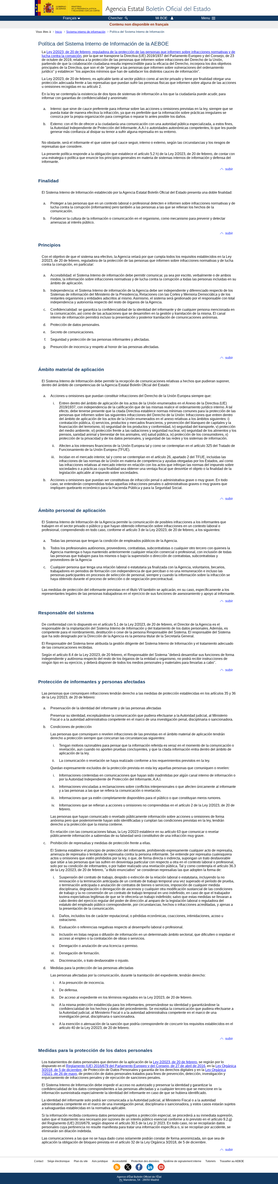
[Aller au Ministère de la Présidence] (68, 8)
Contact (38, 1161)
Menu (205, 18)
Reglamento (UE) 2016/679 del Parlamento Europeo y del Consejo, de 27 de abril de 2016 (135, 1066)
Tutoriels (210, 1161)
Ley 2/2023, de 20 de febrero (175, 1062)
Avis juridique (100, 1161)
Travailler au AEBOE (232, 1161)
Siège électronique (58, 1161)
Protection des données (145, 1161)
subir (229, 169)
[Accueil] (157, 9)
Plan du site (81, 1161)
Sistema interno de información (85, 31)
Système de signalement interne (182, 1161)
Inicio (58, 31)
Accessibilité (119, 1161)
